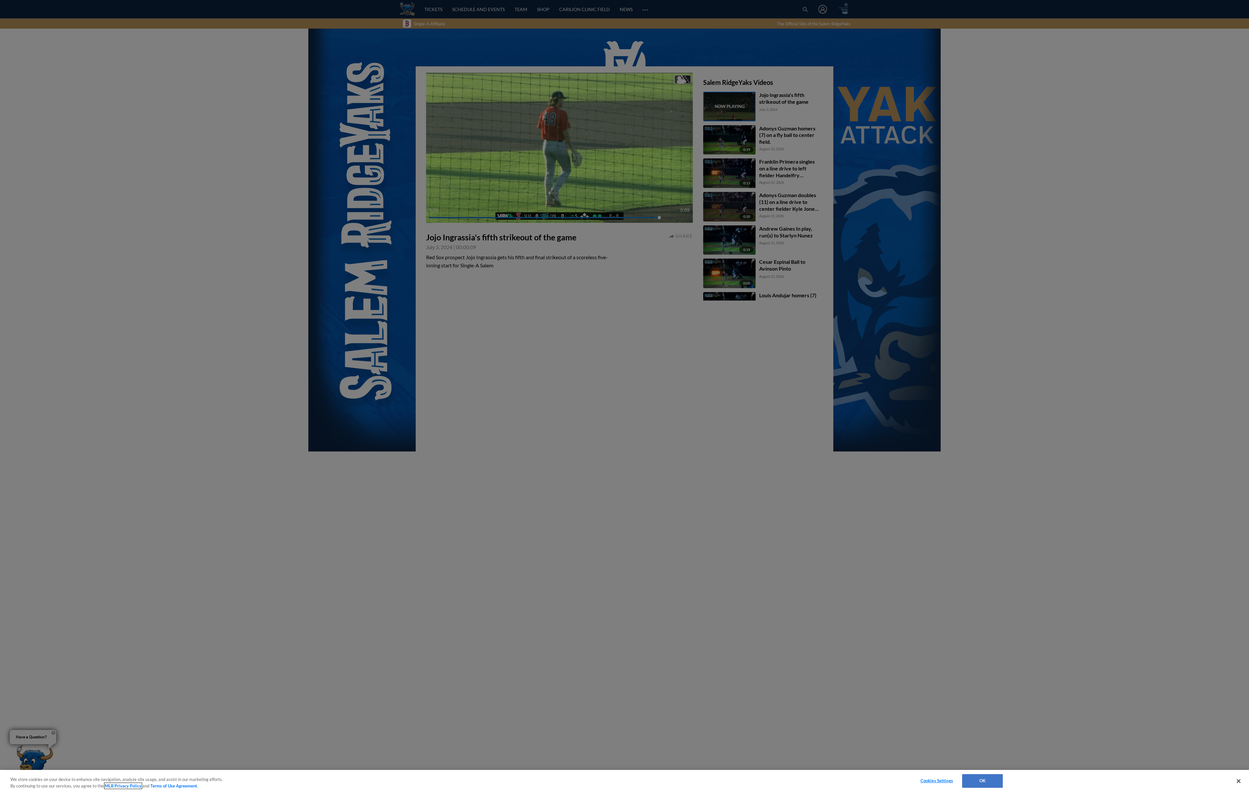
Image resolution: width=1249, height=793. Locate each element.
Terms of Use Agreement (173, 785)
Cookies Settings (936, 780)
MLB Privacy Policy (123, 785)
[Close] (1238, 781)
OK (982, 780)
